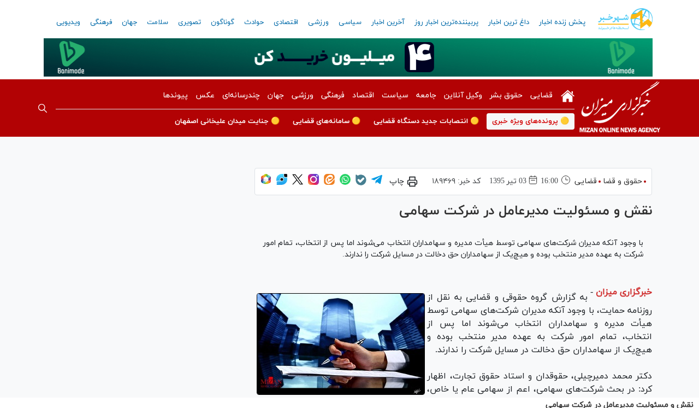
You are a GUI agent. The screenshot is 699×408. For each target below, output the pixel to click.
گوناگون (222, 22)
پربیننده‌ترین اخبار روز (446, 22)
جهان (129, 22)
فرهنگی (101, 22)
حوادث (254, 22)
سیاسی (350, 22)
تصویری (189, 22)
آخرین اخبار (388, 22)
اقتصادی (286, 22)
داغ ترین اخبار (508, 22)
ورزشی (318, 22)
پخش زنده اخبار (562, 22)
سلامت (157, 22)
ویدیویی (68, 22)
